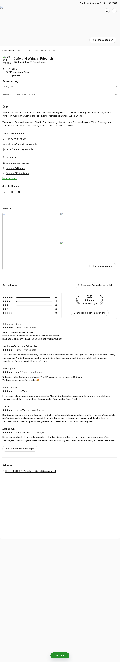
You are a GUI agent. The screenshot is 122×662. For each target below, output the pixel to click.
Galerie (28, 50)
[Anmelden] (114, 10)
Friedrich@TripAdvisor (17, 173)
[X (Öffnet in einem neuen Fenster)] (4, 192)
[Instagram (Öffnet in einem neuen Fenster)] (12, 192)
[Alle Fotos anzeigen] (60, 26)
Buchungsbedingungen (18, 163)
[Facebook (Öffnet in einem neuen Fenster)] (19, 192)
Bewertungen (40, 50)
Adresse (52, 50)
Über (19, 50)
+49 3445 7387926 (108, 3)
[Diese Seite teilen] (107, 10)
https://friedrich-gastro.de (19, 149)
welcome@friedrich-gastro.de (21, 144)
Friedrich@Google (15, 168)
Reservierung (8, 50)
